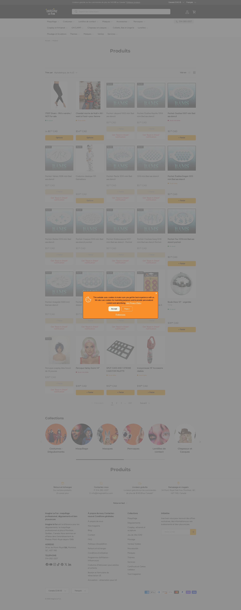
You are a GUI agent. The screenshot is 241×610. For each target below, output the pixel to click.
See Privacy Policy (133, 303)
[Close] (156, 293)
